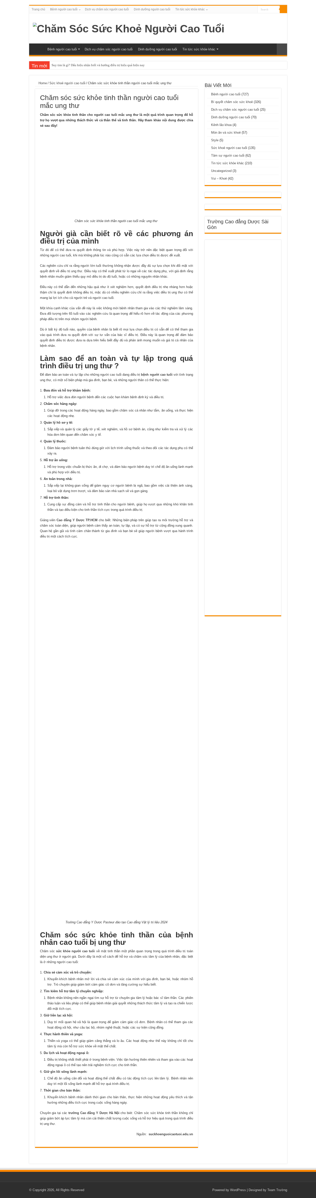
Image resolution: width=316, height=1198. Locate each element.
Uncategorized (221, 171)
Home (42, 83)
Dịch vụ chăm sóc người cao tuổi (107, 9)
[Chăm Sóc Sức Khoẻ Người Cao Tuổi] (128, 28)
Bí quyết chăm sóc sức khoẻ (232, 102)
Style (214, 140)
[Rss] (254, 10)
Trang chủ (38, 9)
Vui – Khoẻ (219, 178)
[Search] (283, 9)
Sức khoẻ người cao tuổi (67, 83)
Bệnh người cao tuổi (64, 9)
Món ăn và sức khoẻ (226, 132)
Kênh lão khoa (221, 125)
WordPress (238, 1190)
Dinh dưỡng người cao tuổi (152, 9)
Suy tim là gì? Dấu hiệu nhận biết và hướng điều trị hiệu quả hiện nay (98, 65)
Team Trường (277, 1190)
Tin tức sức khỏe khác (190, 9)
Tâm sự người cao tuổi (227, 155)
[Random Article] (282, 49)
